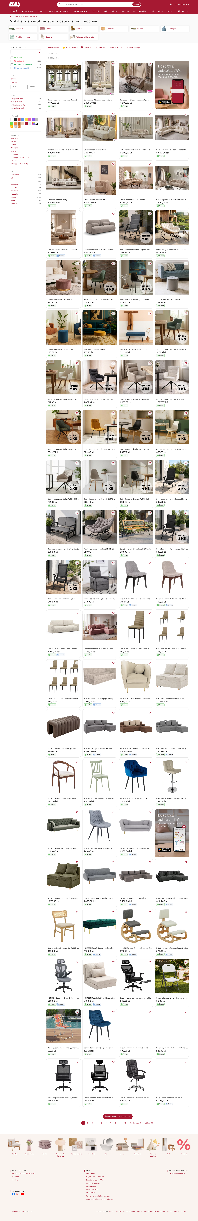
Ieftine (13, 79)
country (14, 188)
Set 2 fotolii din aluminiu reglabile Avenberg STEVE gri (142, 250)
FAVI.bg (170, 1211)
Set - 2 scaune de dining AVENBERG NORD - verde (177, 349)
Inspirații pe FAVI (93, 1183)
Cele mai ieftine (115, 47)
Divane (13, 151)
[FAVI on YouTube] (22, 1194)
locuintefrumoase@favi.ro (25, 1173)
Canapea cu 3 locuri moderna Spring (134, 100)
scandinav (15, 175)
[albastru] (22, 119)
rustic (13, 200)
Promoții (184, 1154)
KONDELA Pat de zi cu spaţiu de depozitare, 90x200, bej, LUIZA (109, 699)
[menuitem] (13, 11)
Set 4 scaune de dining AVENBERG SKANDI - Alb (176, 449)
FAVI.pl (126, 1211)
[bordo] (26, 123)
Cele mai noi (100, 47)
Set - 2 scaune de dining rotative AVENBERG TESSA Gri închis (109, 399)
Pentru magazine (92, 1189)
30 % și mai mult (18, 108)
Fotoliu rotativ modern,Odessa (96, 200)
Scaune (14, 161)
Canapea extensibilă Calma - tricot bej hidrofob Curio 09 (70, 250)
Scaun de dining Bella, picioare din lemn (136, 599)
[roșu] (19, 119)
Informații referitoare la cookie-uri (100, 1199)
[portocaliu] (15, 123)
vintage (13, 181)
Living (122, 1154)
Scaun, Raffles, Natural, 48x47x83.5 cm (63, 948)
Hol (168, 1154)
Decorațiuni (29, 1154)
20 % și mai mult (18, 105)
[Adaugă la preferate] (77, 64)
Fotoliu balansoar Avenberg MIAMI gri (99, 549)
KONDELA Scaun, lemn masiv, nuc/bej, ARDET (66, 798)
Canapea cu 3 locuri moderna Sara (98, 100)
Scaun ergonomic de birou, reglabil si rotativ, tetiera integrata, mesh (75, 1098)
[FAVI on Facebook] (13, 1194)
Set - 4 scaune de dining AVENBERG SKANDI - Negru (141, 449)
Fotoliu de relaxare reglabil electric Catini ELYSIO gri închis (107, 599)
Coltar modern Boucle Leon (95, 150)
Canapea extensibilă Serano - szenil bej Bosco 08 (68, 649)
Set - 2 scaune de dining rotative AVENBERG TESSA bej (142, 399)
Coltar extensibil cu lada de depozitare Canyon (175, 150)
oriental (14, 204)
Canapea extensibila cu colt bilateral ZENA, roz (103, 649)
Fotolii (13, 145)
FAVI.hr (140, 1211)
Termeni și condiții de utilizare (98, 1196)
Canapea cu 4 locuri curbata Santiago (63, 100)
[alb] (11, 119)
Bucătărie (91, 1154)
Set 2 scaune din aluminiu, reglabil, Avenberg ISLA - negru (71, 599)
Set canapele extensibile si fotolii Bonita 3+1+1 (139, 150)
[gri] (36, 119)
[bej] (22, 123)
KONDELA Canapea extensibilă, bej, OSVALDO (174, 699)
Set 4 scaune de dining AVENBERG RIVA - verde (103, 299)
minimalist (15, 191)
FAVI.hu (132, 1211)
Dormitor (137, 1154)
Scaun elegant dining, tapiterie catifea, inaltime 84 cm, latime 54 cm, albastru (115, 1048)
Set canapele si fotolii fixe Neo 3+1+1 (63, 150)
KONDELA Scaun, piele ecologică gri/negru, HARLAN (105, 848)
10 (125, 1123)
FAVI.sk (119, 1211)
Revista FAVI (91, 1186)
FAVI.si (183, 1211)
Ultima (147, 1123)
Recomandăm (53, 47)
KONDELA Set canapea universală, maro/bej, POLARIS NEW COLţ (146, 748)
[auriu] (11, 126)
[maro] (19, 123)
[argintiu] (15, 126)
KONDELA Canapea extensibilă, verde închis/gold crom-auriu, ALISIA (75, 848)
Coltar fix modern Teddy (57, 200)
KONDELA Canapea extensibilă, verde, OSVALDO (67, 898)
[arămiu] (19, 126)
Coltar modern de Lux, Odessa (132, 200)
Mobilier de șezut (30, 17)
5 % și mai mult (17, 98)
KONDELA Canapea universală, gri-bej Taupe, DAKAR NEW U (144, 898)
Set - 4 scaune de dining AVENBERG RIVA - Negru (140, 299)
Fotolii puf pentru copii (20, 157)
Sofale (13, 141)
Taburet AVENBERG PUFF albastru (61, 349)
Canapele (14, 138)
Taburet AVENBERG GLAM (94, 349)
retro (13, 178)
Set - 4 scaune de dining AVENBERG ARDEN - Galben (105, 449)
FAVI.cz (112, 1211)
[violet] (33, 119)
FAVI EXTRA (90, 1193)
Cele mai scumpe (133, 47)
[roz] (29, 119)
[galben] (26, 119)
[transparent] (29, 123)
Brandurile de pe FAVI (94, 1180)
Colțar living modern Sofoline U (169, 1098)
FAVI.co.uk (161, 1211)
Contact (15, 1177)
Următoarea (134, 1123)
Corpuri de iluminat (60, 1155)
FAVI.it (146, 1211)
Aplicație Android (178, 1173)
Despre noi (90, 1173)
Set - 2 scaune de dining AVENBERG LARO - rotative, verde (72, 449)
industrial (14, 194)
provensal (15, 184)
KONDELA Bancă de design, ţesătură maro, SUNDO (68, 748)
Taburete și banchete (19, 164)
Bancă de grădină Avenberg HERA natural (136, 549)
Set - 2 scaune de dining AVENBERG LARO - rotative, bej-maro (73, 499)
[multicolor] (33, 123)
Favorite (87, 47)
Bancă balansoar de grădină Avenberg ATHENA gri (67, 549)
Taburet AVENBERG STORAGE (168, 299)
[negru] (15, 119)
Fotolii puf (15, 154)
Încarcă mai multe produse (116, 1116)
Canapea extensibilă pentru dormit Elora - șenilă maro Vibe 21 (109, 250)
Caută (136, 4)
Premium (14, 82)
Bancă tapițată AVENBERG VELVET (134, 349)
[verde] (11, 123)
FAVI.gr (177, 1211)
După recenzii (72, 47)
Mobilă (17, 17)
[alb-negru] (36, 123)
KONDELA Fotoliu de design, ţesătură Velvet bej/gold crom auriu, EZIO (148, 699)
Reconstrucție (76, 1154)
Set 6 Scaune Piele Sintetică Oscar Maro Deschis (67, 699)
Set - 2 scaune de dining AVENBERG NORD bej (66, 399)
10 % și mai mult (17, 102)
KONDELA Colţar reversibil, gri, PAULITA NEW (102, 748)
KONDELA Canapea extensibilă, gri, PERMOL (101, 898)
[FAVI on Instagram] (17, 1194)
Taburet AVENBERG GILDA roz (60, 299)
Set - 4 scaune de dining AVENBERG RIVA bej (102, 499)
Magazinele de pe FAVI (95, 1177)
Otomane (14, 148)
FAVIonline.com (18, 1211)
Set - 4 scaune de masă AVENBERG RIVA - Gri (138, 499)
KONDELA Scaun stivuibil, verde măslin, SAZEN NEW (105, 798)
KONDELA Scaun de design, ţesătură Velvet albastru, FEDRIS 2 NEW (147, 798)
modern (14, 197)
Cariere (15, 1180)
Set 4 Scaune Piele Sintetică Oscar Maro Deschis (176, 649)
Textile (45, 1154)
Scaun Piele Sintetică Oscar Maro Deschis (137, 649)
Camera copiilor (153, 1155)
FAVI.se (153, 1211)
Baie (106, 1154)
